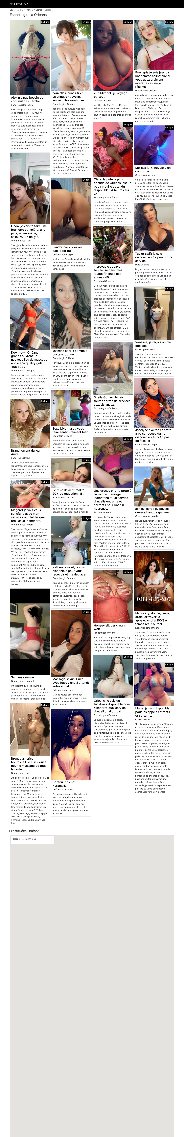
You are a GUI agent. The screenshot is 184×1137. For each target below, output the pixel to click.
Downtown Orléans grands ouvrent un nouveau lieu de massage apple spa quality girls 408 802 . (29, 360)
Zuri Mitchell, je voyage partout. (110, 94)
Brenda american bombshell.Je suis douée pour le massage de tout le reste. (28, 764)
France (29, 9)
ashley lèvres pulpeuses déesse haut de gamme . (152, 510)
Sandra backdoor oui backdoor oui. (67, 249)
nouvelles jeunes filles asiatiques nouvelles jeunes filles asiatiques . (69, 96)
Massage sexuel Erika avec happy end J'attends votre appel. (71, 682)
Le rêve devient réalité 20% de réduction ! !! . (68, 491)
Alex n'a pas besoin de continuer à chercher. (27, 99)
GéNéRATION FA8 (19, 4)
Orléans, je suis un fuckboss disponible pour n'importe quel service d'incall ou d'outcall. (112, 706)
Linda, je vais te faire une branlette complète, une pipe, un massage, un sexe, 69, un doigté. (29, 231)
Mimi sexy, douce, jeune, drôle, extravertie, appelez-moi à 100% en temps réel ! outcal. (152, 618)
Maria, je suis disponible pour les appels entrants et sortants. (152, 712)
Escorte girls (16, 9)
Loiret (39, 9)
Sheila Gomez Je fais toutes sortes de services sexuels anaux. (112, 401)
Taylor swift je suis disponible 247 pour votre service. (153, 257)
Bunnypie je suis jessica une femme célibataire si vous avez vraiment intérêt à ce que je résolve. (152, 80)
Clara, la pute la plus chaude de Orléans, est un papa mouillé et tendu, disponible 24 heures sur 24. (112, 186)
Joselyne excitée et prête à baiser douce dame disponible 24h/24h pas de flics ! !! (153, 435)
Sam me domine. (23, 677)
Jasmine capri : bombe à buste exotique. (69, 352)
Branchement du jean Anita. (26, 452)
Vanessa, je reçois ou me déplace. (153, 344)
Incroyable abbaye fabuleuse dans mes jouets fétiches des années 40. (108, 272)
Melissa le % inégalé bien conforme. (153, 169)
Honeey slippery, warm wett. (110, 627)
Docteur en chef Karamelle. (64, 783)
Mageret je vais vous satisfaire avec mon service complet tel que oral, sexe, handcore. (28, 515)
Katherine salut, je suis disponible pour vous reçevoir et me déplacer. (69, 570)
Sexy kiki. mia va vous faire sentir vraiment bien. (70, 430)
